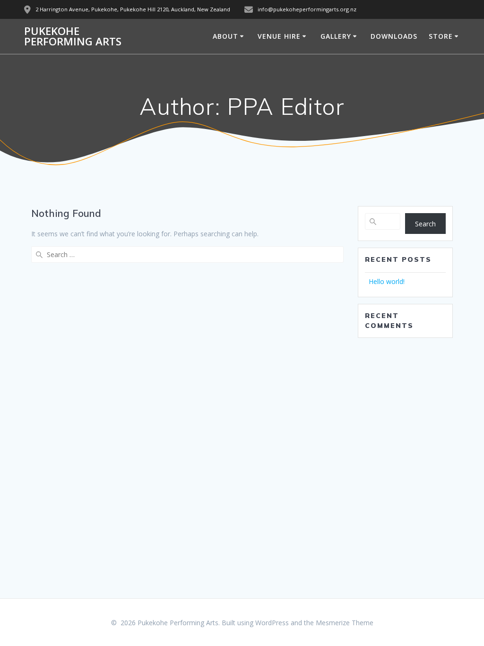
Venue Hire (279, 36)
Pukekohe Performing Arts (72, 36)
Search (425, 223)
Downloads (394, 36)
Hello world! (387, 281)
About (225, 36)
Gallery (335, 36)
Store (441, 36)
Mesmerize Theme (344, 622)
